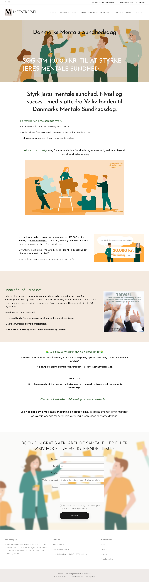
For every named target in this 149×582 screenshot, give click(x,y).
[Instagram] (9, 2)
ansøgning (62, 411)
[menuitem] (53, 12)
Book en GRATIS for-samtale (104, 2)
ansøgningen (80, 250)
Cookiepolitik (90, 577)
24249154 (141, 2)
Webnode (65, 577)
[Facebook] (5, 2)
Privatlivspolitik (77, 577)
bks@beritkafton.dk (126, 2)
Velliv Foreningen (38, 240)
